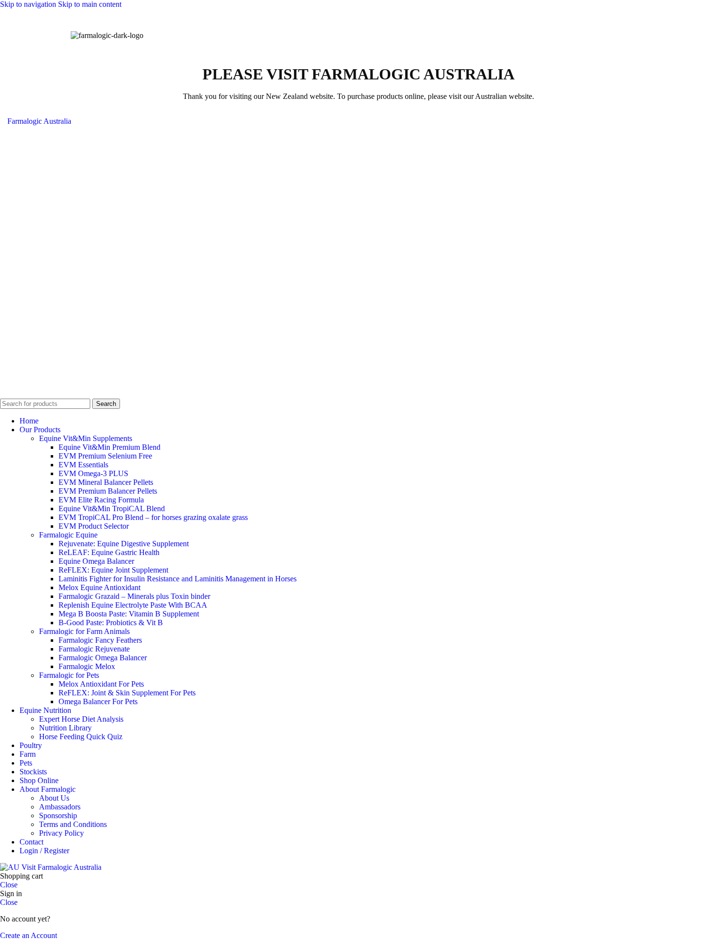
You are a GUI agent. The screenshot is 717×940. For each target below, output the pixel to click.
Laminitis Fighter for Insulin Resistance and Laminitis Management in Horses (178, 579)
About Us (54, 798)
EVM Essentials (83, 464)
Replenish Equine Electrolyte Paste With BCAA (133, 605)
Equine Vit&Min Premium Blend (109, 447)
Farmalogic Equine (68, 535)
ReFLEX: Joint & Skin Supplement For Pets (127, 693)
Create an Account (28, 935)
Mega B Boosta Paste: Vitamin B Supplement (129, 614)
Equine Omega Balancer (96, 561)
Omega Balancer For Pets (98, 701)
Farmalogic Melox (87, 666)
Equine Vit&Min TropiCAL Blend (112, 508)
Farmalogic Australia (39, 121)
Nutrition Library (65, 728)
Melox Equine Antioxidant (99, 587)
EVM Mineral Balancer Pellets (106, 482)
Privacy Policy (61, 833)
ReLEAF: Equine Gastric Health (109, 552)
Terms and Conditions (73, 824)
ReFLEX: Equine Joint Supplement (113, 570)
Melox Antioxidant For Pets (101, 684)
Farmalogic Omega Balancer (103, 657)
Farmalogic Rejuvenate (94, 649)
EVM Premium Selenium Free (105, 456)
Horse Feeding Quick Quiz (80, 736)
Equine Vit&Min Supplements (85, 438)
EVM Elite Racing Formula (101, 500)
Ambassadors (59, 807)
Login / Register (44, 850)
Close (9, 885)
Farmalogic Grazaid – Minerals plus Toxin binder (134, 596)
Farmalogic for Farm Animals (84, 631)
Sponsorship (58, 815)
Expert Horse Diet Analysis (81, 719)
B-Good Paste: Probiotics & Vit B (111, 622)
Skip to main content (89, 4)
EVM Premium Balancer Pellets (108, 491)
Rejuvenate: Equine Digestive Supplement (124, 543)
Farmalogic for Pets (69, 675)
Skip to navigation (29, 4)
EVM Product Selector (94, 526)
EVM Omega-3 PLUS (93, 473)
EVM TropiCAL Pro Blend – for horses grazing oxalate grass (153, 517)
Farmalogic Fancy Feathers (100, 640)
